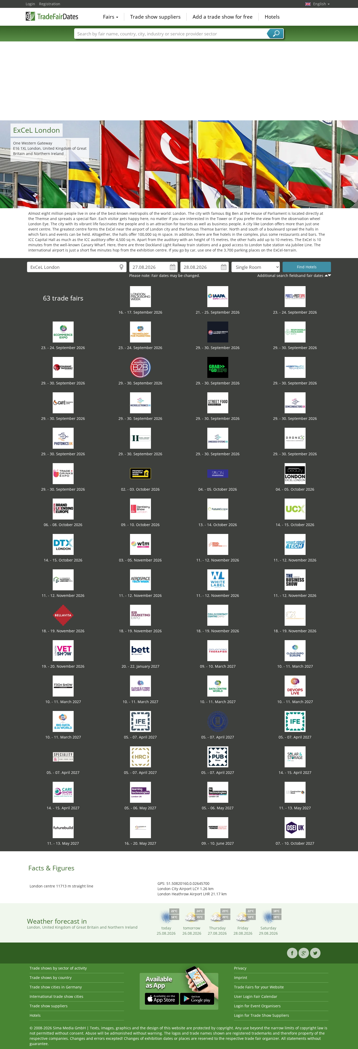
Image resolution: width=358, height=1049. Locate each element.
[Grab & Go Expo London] (218, 367)
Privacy (240, 968)
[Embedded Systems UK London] (218, 437)
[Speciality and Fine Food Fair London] (63, 756)
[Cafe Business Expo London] (63, 402)
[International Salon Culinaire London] (218, 721)
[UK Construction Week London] (295, 791)
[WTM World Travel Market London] (140, 544)
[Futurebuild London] (63, 827)
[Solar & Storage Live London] (295, 756)
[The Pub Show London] (218, 756)
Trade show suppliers (155, 16)
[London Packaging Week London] (140, 296)
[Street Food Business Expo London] (218, 402)
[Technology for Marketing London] (140, 331)
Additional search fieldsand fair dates (290, 275)
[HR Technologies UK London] (218, 791)
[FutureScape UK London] (218, 508)
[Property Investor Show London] (140, 473)
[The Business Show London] (295, 579)
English (320, 3)
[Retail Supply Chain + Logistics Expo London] (218, 544)
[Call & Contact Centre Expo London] (218, 614)
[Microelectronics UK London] (140, 402)
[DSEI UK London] (295, 827)
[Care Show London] (63, 791)
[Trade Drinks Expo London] (63, 473)
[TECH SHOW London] (63, 685)
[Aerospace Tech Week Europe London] (140, 579)
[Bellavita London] (63, 614)
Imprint (240, 977)
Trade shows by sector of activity (58, 968)
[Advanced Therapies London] (218, 650)
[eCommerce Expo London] (63, 331)
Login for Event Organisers (257, 1005)
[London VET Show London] (63, 650)
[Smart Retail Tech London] (295, 544)
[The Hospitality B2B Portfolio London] (140, 367)
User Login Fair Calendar (255, 996)
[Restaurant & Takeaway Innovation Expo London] (63, 367)
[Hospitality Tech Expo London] (295, 367)
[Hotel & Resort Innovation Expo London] (140, 437)
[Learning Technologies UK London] (140, 791)
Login (30, 3)
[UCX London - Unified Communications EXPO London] (295, 508)
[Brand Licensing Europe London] (63, 508)
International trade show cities (56, 996)
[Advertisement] (179, 81)
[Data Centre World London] (218, 685)
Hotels (272, 16)
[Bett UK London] (140, 650)
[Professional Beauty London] (295, 473)
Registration (49, 3)
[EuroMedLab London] (140, 827)
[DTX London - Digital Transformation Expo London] (63, 544)
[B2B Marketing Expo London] (140, 614)
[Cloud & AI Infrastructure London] (295, 650)
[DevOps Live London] (295, 685)
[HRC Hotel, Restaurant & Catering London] (140, 756)
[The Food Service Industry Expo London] (218, 331)
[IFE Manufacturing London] (140, 721)
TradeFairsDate (52, 16)
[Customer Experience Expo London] (295, 614)
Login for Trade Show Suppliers (261, 1015)
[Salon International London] (218, 473)
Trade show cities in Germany (56, 986)
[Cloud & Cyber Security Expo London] (140, 685)
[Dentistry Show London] (140, 508)
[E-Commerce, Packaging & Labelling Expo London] (63, 579)
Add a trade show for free (223, 16)
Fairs (109, 16)
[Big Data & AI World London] (63, 721)
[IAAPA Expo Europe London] (218, 296)
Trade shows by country (51, 977)
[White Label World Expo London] (218, 579)
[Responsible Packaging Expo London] (295, 331)
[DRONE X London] (295, 437)
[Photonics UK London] (63, 437)
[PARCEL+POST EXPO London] (295, 296)
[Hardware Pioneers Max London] (218, 827)
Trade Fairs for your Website (259, 986)
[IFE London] (295, 721)
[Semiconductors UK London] (295, 402)
